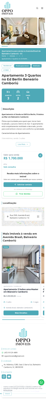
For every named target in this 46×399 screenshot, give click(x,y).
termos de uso (7, 390)
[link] (15, 59)
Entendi (7, 394)
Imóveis (12, 56)
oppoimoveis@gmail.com (14, 356)
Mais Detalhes (21, 313)
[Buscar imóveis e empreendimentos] (37, 8)
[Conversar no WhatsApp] (41, 382)
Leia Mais (21, 144)
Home (4, 56)
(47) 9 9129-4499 (10, 352)
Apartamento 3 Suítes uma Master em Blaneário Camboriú (21, 290)
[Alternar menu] (42, 8)
